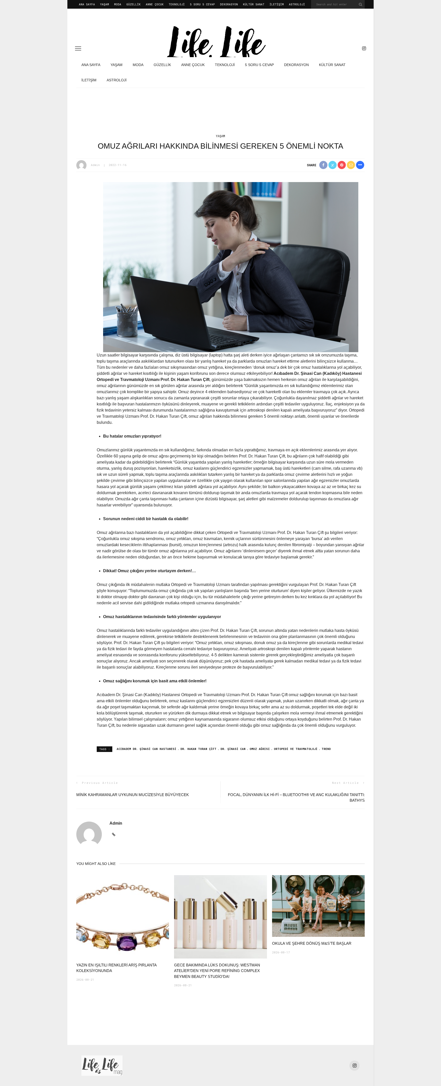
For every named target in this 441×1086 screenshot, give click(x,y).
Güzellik (133, 4)
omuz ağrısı (260, 749)
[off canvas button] (78, 48)
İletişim (277, 4)
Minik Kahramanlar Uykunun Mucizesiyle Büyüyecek (132, 795)
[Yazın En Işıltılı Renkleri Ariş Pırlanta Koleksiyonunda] (122, 916)
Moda (117, 4)
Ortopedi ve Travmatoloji (295, 749)
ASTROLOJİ (297, 4)
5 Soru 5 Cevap (202, 4)
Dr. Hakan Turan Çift (198, 749)
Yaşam (104, 4)
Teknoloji (177, 4)
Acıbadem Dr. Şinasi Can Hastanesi (146, 749)
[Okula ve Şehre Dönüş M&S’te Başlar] (318, 905)
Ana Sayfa (87, 4)
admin (95, 165)
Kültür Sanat (253, 4)
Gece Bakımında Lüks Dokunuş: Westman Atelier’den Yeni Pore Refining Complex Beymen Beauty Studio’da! (217, 971)
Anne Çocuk (155, 4)
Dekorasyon (229, 4)
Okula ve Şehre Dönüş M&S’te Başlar (311, 943)
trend (326, 749)
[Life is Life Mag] (101, 1065)
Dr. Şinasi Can (233, 749)
